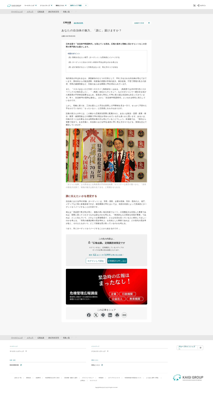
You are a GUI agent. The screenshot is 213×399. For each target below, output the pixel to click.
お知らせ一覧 (19, 377)
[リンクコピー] (124, 315)
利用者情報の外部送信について (134, 377)
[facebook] (88, 315)
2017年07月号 (53, 11)
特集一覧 (66, 11)
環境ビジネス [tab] (60, 5)
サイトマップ (93, 380)
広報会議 (40, 11)
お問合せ (83, 380)
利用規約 (102, 377)
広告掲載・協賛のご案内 (71, 377)
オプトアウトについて (115, 377)
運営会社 (29, 377)
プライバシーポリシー (89, 377)
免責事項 (39, 377)
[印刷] (117, 315)
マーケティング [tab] (29, 5)
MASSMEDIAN (14, 365)
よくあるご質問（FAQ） (153, 377)
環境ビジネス (95, 365)
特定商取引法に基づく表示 (53, 377)
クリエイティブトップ (98, 351)
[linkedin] (110, 315)
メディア (30, 11)
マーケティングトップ (17, 351)
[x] (95, 315)
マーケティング (17, 11)
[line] (103, 315)
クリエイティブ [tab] (45, 5)
